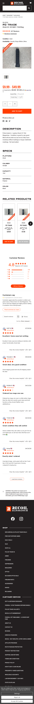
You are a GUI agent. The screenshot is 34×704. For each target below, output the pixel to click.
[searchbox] (9, 316)
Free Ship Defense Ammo (12, 536)
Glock (9, 223)
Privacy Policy (9, 662)
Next (29, 223)
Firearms (8, 560)
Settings (17, 693)
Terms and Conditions (12, 658)
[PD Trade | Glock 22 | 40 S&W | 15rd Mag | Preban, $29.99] (8, 211)
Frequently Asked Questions (14, 670)
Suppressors (9, 563)
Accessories (9, 583)
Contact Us (8, 627)
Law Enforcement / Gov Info (14, 678)
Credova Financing (11, 635)
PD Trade (9, 227)
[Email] (6, 121)
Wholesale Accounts (12, 674)
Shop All (8, 548)
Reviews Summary (10, 34)
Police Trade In (10, 552)
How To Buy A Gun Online (13, 666)
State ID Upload (10, 682)
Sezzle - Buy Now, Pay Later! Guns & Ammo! (18, 639)
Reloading (8, 591)
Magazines (8, 567)
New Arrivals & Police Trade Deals (16, 532)
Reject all (17, 697)
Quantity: (17, 94)
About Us (8, 623)
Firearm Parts (9, 579)
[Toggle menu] (3, 3)
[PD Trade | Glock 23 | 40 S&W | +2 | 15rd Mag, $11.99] (23, 211)
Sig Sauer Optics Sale (12, 575)
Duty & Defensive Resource (13, 601)
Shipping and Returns (12, 655)
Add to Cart (9, 241)
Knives (7, 587)
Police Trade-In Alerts (12, 609)
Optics (7, 571)
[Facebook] (3, 121)
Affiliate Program (11, 643)
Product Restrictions (12, 650)
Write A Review (18, 286)
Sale (6, 544)
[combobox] (23, 321)
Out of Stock (23, 241)
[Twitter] (9, 121)
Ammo (7, 556)
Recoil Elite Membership (13, 613)
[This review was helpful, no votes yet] (26, 350)
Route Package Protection (13, 647)
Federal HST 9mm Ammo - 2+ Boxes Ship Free (17, 618)
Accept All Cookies (17, 701)
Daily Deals (8, 540)
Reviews (7, 631)
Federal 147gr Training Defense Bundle (17, 605)
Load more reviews (17, 479)
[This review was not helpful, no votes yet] (29, 350)
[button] (17, 91)
